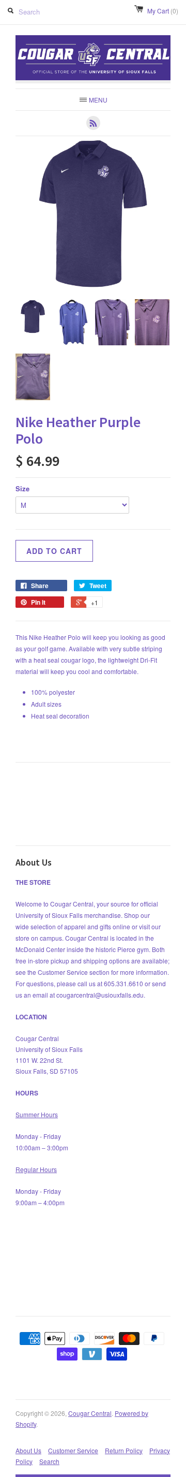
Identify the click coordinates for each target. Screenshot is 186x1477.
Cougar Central (90, 1413)
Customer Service (73, 1450)
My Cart (162, 10)
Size (22, 488)
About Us (28, 1450)
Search (49, 1461)
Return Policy (124, 1450)
